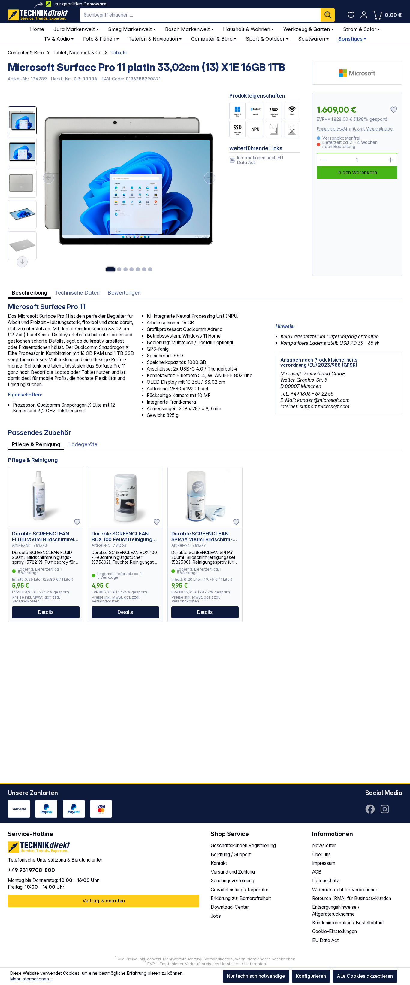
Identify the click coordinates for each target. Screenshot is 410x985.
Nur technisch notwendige (256, 976)
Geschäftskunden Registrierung (243, 845)
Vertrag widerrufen (104, 901)
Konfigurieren (311, 976)
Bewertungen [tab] (124, 292)
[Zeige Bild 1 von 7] (110, 269)
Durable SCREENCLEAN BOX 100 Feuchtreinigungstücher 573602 (124, 536)
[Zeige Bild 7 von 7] (150, 269)
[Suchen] (328, 15)
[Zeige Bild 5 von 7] (138, 269)
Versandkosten (218, 958)
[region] (112, 184)
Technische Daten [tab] (77, 292)
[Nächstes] (209, 177)
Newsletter (324, 845)
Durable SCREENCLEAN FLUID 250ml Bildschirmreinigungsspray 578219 (44, 536)
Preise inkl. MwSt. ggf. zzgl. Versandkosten (355, 128)
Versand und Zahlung (233, 872)
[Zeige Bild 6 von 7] (144, 269)
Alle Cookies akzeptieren (365, 976)
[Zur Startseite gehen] (38, 14)
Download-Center (230, 907)
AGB (316, 872)
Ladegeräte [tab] (82, 444)
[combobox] (200, 15)
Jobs (216, 916)
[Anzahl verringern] (323, 160)
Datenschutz (325, 880)
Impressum (323, 863)
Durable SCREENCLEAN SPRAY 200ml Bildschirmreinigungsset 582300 (202, 536)
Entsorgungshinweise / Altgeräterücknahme (336, 910)
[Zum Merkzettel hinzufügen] (77, 522)
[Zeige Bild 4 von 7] (132, 269)
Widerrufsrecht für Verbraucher (344, 890)
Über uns (321, 854)
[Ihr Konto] (363, 15)
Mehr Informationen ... (31, 978)
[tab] (29, 292)
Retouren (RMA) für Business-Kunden (351, 898)
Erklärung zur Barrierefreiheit (241, 898)
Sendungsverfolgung (232, 880)
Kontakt (219, 863)
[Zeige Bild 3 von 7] (125, 269)
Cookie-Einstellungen (334, 931)
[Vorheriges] (48, 177)
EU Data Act (325, 940)
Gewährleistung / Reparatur (239, 890)
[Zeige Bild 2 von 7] (119, 269)
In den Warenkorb (357, 172)
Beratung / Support (231, 854)
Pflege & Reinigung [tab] (36, 444)
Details (45, 612)
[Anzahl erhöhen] (391, 160)
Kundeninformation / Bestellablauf (348, 923)
